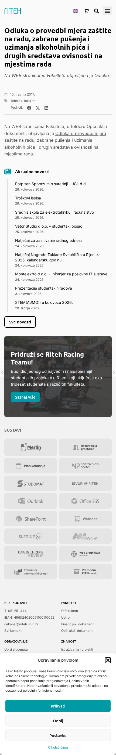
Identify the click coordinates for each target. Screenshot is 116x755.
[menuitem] (75, 11)
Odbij (58, 720)
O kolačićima (58, 747)
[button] (108, 660)
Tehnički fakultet (23, 101)
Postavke (58, 735)
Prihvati (58, 706)
